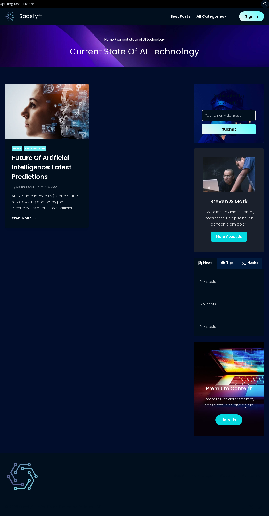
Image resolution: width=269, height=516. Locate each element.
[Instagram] (260, 507)
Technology (35, 148)
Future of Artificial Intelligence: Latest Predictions (41, 167)
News (17, 148)
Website (227, 475)
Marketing (251, 475)
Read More (24, 218)
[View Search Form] (265, 4)
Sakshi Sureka (26, 187)
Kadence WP (89, 506)
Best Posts (180, 16)
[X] (251, 507)
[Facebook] (242, 507)
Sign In (251, 16)
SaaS (179, 475)
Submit (229, 129)
